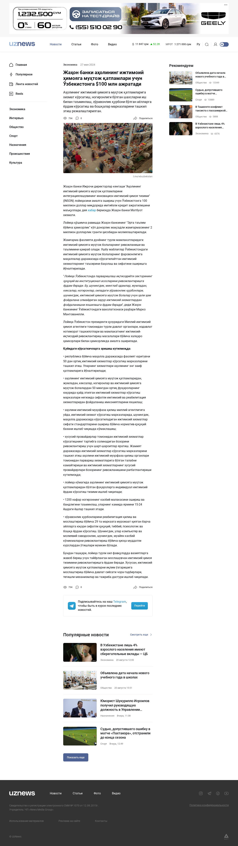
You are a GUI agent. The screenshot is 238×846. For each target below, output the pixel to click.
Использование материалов (26, 820)
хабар (92, 210)
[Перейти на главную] (22, 44)
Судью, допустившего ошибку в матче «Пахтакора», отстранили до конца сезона (125, 733)
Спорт (13, 135)
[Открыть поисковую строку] (208, 44)
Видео (112, 44)
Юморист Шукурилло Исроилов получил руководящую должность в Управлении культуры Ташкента (124, 705)
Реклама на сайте (69, 820)
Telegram (119, 601)
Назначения (17, 144)
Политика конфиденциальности (209, 805)
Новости (56, 44)
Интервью (16, 118)
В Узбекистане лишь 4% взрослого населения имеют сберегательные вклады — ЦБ (124, 649)
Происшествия (19, 153)
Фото (94, 44)
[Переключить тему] (224, 44)
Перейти (139, 605)
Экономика (17, 109)
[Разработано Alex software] (226, 836)
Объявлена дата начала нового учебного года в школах (124, 675)
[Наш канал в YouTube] (226, 793)
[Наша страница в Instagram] (201, 793)
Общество (16, 127)
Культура (15, 162)
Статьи (76, 44)
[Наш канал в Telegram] (209, 793)
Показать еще (76, 757)
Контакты (101, 820)
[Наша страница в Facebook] (218, 793)
